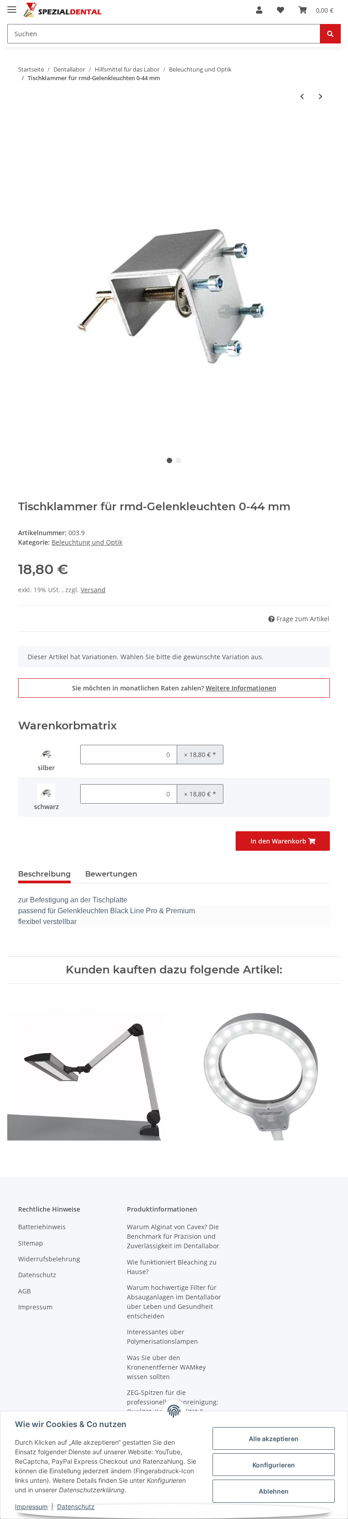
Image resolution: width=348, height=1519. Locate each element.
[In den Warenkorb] (25, 126)
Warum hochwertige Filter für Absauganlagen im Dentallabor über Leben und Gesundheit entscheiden (174, 1301)
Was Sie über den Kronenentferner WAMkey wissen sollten (166, 1367)
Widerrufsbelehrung (49, 1259)
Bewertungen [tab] (111, 874)
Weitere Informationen (241, 688)
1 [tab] (169, 460)
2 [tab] (178, 460)
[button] (259, 10)
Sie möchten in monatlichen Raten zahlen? (174, 688)
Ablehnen (274, 1491)
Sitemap (30, 1243)
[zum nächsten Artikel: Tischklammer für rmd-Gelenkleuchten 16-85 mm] (320, 96)
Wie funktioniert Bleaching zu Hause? (172, 1267)
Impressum (35, 1307)
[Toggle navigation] (11, 5)
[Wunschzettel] (280, 10)
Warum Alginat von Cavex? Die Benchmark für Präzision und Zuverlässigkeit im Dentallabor (173, 1236)
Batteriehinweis (42, 1226)
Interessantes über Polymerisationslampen (162, 1336)
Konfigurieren (273, 1465)
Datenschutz (37, 1274)
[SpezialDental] (64, 10)
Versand (93, 589)
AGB (24, 1291)
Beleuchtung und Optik (87, 542)
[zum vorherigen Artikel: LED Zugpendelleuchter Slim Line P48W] (302, 96)
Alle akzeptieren (274, 1438)
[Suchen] (330, 33)
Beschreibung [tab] (44, 874)
